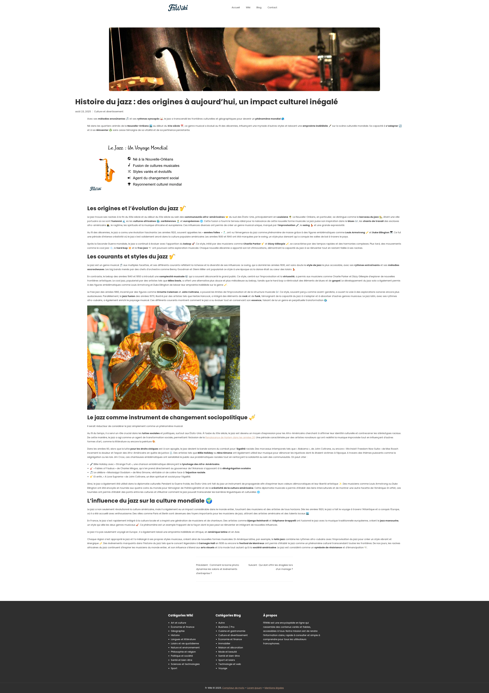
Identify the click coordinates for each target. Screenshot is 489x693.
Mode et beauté (227, 651)
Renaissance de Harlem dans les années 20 (230, 437)
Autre (221, 622)
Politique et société (182, 655)
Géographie (178, 631)
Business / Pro (226, 627)
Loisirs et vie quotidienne (185, 643)
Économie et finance (182, 627)
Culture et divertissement (108, 111)
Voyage (222, 668)
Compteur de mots (233, 687)
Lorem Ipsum (254, 687)
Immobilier (224, 643)
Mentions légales (274, 687)
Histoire (175, 635)
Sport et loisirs (226, 660)
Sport (174, 668)
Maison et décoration (230, 647)
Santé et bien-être (181, 660)
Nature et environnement (185, 647)
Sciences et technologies (185, 664)
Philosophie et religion (183, 651)
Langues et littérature (183, 639)
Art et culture (178, 622)
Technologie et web (229, 664)
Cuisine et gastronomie (231, 631)
